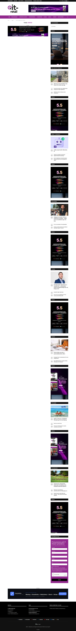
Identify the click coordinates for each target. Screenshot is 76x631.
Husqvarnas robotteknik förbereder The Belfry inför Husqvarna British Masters (60, 485)
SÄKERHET (54, 16)
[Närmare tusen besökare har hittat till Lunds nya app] (59, 76)
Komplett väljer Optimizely (58, 292)
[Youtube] (65, 1)
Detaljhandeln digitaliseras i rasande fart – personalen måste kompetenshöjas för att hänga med (61, 286)
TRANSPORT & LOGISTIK (23, 16)
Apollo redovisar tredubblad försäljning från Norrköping (60, 419)
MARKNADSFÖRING (28, 0)
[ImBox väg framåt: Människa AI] (59, 143)
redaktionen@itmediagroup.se (34, 613)
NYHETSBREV (10, 0)
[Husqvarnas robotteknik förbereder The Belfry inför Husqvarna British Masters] (59, 476)
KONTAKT (15, 0)
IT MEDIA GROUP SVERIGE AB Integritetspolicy (57, 608)
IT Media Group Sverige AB (46, 626)
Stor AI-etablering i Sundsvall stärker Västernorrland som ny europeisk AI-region (60, 159)
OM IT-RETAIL (21, 0)
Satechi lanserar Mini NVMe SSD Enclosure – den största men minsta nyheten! (60, 494)
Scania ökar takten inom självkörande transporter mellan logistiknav (60, 89)
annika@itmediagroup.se (35, 611)
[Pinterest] (62, 1)
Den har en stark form (58, 423)
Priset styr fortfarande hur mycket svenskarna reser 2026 (60, 426)
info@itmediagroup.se (14, 613)
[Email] (66, 1)
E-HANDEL (45, 16)
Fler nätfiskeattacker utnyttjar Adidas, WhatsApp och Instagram (61, 361)
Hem (8, 20)
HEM (9, 16)
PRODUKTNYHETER (32, 16)
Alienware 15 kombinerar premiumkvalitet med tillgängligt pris (60, 490)
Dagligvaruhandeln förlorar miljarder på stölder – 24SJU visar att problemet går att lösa (60, 219)
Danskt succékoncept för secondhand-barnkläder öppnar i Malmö (60, 227)
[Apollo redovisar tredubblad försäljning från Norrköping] (59, 411)
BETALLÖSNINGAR (14, 16)
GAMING (49, 16)
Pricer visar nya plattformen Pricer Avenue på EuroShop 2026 (60, 295)
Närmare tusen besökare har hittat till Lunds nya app (60, 84)
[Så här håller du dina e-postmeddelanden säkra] (59, 345)
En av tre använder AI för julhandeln (60, 224)
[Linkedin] (63, 1)
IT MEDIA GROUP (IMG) (37, 0)
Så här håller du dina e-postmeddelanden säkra (59, 353)
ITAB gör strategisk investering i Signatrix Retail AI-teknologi (59, 155)
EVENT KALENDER (60, 16)
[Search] (67, 17)
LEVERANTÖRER (39, 16)
